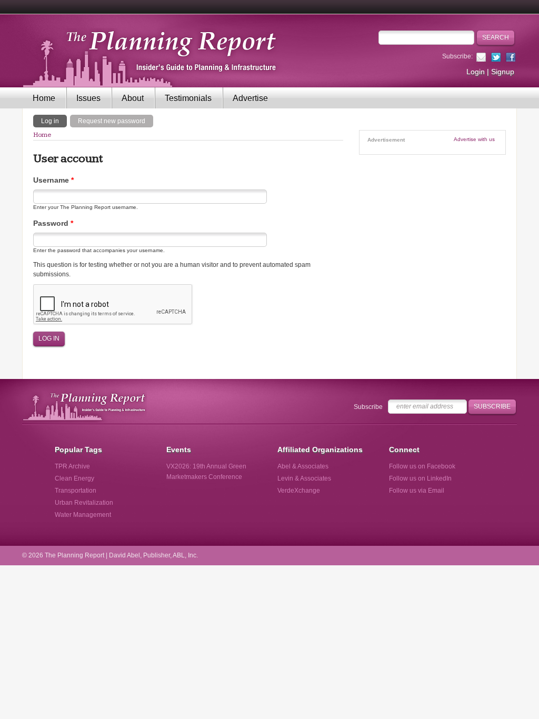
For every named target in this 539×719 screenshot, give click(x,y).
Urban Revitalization (84, 502)
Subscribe (368, 407)
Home (44, 98)
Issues (88, 98)
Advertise (250, 98)
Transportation (75, 490)
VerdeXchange (298, 490)
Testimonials (188, 98)
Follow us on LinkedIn (420, 478)
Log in (54, 120)
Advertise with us (474, 139)
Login (475, 71)
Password (53, 223)
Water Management (83, 514)
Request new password (111, 121)
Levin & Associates (304, 478)
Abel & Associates (302, 466)
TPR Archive (72, 466)
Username (53, 180)
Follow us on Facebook (422, 466)
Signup (502, 71)
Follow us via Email (416, 490)
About (133, 98)
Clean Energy (74, 478)
